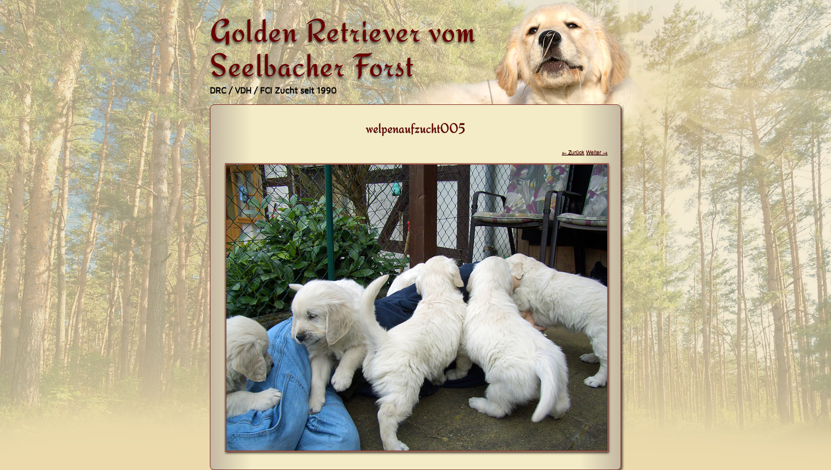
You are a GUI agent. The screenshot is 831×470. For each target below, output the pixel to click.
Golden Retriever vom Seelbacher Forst (343, 47)
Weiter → (597, 152)
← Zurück (573, 152)
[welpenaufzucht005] (417, 449)
